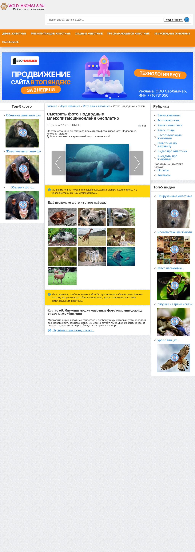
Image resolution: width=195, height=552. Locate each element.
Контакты (164, 175)
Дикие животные (14, 33)
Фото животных (168, 120)
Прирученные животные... (174, 196)
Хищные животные (89, 33)
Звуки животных (70, 105)
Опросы (163, 170)
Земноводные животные (172, 33)
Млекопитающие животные (51, 33)
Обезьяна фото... (22, 187)
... (120, 325)
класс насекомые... (170, 268)
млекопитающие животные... (174, 232)
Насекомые (10, 42)
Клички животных (169, 125)
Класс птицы (166, 130)
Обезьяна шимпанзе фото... (23, 115)
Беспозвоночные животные (169, 137)
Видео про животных (172, 151)
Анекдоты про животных (167, 158)
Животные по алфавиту (167, 145)
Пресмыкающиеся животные (128, 33)
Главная (52, 105)
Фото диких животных (96, 105)
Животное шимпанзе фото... (23, 151)
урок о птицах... (168, 340)
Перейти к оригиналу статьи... (73, 330)
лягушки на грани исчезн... (174, 304)
